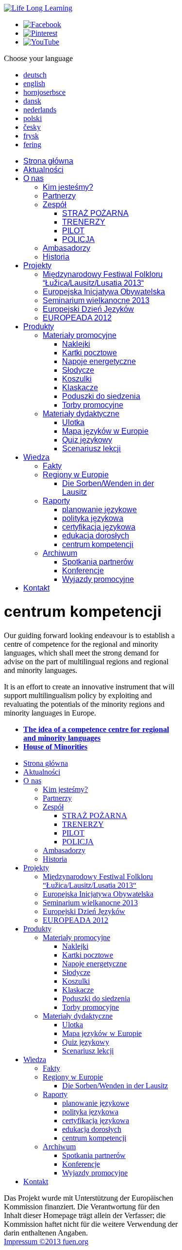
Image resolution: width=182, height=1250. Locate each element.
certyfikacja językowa (98, 527)
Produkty (38, 326)
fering (32, 144)
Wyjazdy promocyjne (98, 579)
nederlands (39, 110)
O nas (33, 178)
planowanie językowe (99, 509)
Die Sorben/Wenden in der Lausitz (115, 1086)
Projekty (37, 265)
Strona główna (48, 161)
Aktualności (43, 170)
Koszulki (77, 379)
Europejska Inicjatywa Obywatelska (104, 292)
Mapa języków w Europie (105, 431)
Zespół (54, 204)
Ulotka (73, 422)
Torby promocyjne (92, 405)
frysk (31, 136)
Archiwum (60, 553)
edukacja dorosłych (95, 536)
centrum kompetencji (97, 544)
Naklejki (76, 344)
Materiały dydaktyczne (81, 414)
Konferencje (83, 570)
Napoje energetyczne (99, 361)
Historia (56, 257)
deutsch (35, 75)
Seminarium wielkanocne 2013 (96, 300)
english (34, 83)
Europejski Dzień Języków (88, 309)
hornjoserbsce (44, 92)
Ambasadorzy (66, 248)
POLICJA (78, 239)
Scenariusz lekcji (91, 448)
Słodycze (78, 370)
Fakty (52, 466)
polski (32, 118)
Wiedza (36, 457)
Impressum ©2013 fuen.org (46, 1241)
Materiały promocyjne (79, 335)
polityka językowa (92, 518)
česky (32, 127)
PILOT (73, 231)
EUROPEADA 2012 (77, 318)
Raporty (56, 501)
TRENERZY (83, 222)
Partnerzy (59, 196)
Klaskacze (80, 387)
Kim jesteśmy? (68, 187)
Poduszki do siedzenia (101, 396)
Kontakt (36, 588)
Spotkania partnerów (97, 562)
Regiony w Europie (76, 475)
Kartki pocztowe (89, 353)
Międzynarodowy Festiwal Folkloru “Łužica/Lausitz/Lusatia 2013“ (103, 278)
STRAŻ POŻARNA (95, 213)
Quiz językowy (87, 440)
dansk (32, 101)
